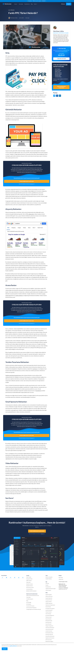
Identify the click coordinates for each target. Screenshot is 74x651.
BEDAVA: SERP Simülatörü (31, 590)
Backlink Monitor (29, 585)
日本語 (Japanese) (49, 603)
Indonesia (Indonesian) (50, 627)
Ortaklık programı (29, 598)
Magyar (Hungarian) (49, 625)
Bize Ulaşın (61, 577)
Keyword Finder (29, 578)
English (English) (49, 594)
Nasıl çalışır (21, 3)
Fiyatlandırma (27, 3)
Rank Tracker (28, 577)
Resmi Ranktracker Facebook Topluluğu (10, 577)
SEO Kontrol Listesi (30, 587)
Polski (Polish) (48, 606)
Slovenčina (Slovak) (49, 634)
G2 (23, 577)
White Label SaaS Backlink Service (32, 595)
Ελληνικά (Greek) (49, 620)
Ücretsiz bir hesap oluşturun (27, 181)
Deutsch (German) (49, 596)
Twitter (15, 577)
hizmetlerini (38, 390)
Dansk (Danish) (48, 618)
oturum (31, 183)
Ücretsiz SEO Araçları (30, 605)
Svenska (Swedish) (49, 610)
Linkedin (19, 577)
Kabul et (4, 648)
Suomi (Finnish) (48, 624)
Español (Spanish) (49, 598)
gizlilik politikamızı (13, 645)
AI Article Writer (29, 589)
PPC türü (39, 501)
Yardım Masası (48, 590)
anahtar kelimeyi (19, 295)
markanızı (35, 368)
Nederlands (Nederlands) (50, 605)
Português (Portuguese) (50, 608)
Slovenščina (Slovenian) (50, 636)
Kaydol (68, 3)
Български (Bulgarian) (50, 615)
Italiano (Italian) (49, 601)
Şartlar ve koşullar (49, 577)
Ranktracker (7, 4)
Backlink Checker (29, 584)
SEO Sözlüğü (28, 602)
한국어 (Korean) (49, 639)
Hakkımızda (61, 579)
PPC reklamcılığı (30, 214)
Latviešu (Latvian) (49, 631)
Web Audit (28, 582)
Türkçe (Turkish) (49, 611)
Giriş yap (63, 3)
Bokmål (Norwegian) (49, 641)
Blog (32, 3)
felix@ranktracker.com (63, 589)
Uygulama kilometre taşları (51, 588)
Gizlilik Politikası (49, 578)
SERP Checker (29, 580)
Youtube (6, 577)
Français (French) (49, 599)
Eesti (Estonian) (48, 622)
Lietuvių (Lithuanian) (49, 629)
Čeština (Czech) (48, 617)
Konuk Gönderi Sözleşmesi (31, 607)
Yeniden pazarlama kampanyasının (13, 375)
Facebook (2, 577)
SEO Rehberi (28, 604)
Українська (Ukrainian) (50, 637)
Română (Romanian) (49, 632)
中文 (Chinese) (48, 613)
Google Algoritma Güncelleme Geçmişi (33, 609)
